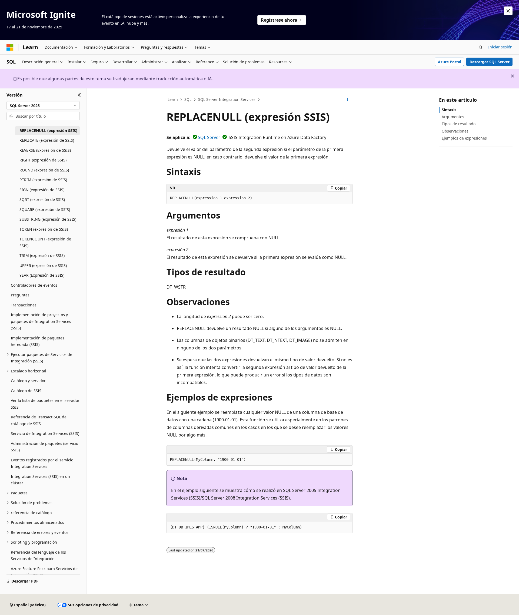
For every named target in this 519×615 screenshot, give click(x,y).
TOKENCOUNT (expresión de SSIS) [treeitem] (45, 242)
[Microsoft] (10, 47)
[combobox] (43, 105)
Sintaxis (449, 109)
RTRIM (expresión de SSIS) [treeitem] (43, 179)
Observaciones (455, 131)
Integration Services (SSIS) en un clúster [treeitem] (40, 480)
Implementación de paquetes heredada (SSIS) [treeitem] (37, 341)
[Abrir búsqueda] (480, 47)
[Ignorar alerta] (508, 10)
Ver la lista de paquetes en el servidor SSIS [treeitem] (45, 404)
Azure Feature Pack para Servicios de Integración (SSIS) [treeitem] (44, 572)
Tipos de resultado (458, 123)
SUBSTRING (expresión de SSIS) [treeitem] (47, 219)
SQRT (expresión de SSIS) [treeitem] (42, 199)
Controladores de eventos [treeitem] (34, 285)
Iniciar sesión (500, 46)
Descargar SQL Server (490, 61)
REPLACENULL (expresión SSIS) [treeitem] (48, 130)
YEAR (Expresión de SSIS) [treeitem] (41, 275)
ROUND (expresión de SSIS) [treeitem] (44, 170)
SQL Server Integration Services (226, 99)
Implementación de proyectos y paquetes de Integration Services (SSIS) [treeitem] (41, 321)
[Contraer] (79, 95)
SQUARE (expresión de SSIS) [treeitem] (44, 209)
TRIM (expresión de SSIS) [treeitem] (42, 255)
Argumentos (453, 116)
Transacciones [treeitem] (23, 305)
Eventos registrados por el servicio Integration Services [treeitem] (42, 463)
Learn (173, 99)
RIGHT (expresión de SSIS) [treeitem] (42, 160)
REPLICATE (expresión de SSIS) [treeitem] (46, 140)
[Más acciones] (347, 99)
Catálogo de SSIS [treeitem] (26, 390)
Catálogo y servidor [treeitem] (28, 380)
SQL (187, 99)
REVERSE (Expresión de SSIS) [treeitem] (45, 150)
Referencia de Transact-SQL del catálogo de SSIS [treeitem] (39, 420)
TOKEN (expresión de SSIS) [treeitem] (43, 229)
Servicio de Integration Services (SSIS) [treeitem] (45, 433)
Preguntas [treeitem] (20, 294)
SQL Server (209, 137)
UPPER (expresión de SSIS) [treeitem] (43, 265)
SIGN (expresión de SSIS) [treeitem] (41, 189)
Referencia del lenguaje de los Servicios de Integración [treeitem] (38, 555)
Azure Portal (449, 61)
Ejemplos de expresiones (464, 138)
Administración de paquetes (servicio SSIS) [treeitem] (44, 447)
